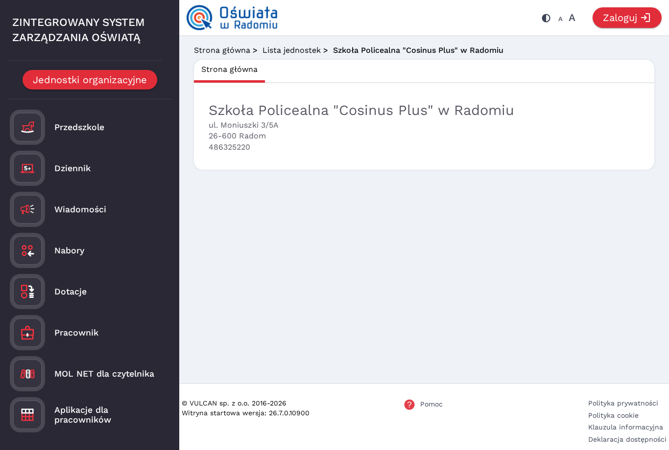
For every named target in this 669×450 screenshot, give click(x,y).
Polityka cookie (613, 415)
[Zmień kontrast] (546, 19)
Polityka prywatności (623, 403)
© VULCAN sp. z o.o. (215, 403)
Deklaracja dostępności (627, 439)
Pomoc (431, 404)
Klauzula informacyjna (625, 427)
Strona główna (222, 50)
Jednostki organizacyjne (90, 80)
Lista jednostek (292, 50)
